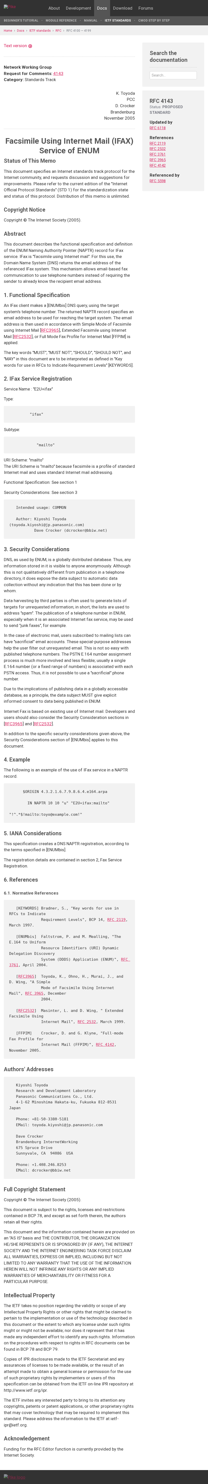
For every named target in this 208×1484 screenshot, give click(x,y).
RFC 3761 (158, 154)
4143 (58, 73)
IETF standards (118, 20)
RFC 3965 (34, 993)
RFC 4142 (105, 1044)
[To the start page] (14, 1476)
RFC (58, 30)
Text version (15, 45)
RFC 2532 (87, 1021)
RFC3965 (50, 330)
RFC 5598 (158, 181)
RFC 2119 (116, 919)
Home (8, 30)
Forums (145, 8)
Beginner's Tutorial (21, 20)
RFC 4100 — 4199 (78, 30)
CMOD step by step (154, 20)
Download (122, 8)
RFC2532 (22, 336)
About (54, 8)
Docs (102, 8)
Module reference (61, 20)
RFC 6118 (158, 128)
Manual (90, 20)
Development (78, 8)
